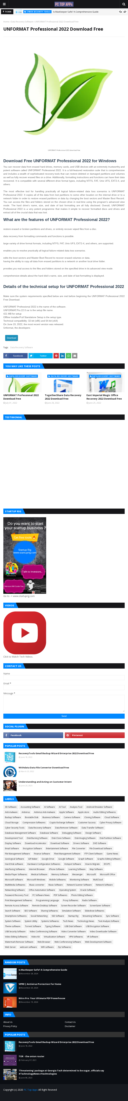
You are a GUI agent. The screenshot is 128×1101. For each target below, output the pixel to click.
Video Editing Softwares (16, 936)
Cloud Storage (11, 822)
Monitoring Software (79, 879)
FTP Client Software (93, 853)
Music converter (36, 884)
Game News (112, 853)
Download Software (59, 843)
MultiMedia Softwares (15, 884)
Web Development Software (98, 941)
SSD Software (58, 916)
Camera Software (72, 817)
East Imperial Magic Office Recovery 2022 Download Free (104, 397)
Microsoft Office (107, 874)
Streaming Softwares (92, 916)
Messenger (77, 874)
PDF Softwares (60, 895)
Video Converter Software (73, 931)
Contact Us (70, 1021)
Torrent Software (33, 926)
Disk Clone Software (61, 838)
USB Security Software (15, 931)
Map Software (96, 869)
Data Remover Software (66, 827)
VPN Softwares (76, 936)
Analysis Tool (76, 807)
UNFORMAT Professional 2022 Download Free (21, 397)
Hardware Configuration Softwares (43, 864)
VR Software (92, 936)
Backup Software (13, 817)
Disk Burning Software (37, 838)
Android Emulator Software (99, 807)
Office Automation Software (42, 890)
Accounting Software (30, 807)
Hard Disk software (14, 864)
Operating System (67, 890)
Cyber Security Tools (14, 827)
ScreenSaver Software (100, 905)
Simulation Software (71, 910)
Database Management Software (20, 832)
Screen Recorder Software (73, 905)
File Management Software (17, 853)
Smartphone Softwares (15, 916)
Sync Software (112, 916)
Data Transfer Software (93, 827)
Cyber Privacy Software (110, 822)
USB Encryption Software (97, 926)
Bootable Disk (31, 817)
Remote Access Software (16, 905)
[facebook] (33, 735)
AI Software (49, 807)
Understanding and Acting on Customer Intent (45, 781)
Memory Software (60, 874)
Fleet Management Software (67, 853)
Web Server (10, 947)
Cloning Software (92, 817)
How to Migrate (92, 864)
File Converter (78, 848)
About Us (7, 1021)
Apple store (83, 812)
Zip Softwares (64, 947)
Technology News (85, 921)
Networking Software (15, 890)
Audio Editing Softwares (104, 812)
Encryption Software (32, 848)
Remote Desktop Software (44, 905)
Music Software (55, 884)
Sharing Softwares (49, 910)
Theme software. (13, 926)
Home (6, 21)
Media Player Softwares (16, 874)
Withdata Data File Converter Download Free (44, 767)
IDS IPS (107, 864)
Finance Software (42, 853)
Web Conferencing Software (67, 941)
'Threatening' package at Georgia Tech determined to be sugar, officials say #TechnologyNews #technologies (61, 1072)
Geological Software (14, 858)
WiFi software (47, 947)
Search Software (12, 910)
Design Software (93, 832)
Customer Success (87, 822)
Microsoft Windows (36, 879)
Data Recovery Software (22, 21)
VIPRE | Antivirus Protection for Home (40, 983)
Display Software (13, 843)
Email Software (12, 848)
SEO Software (30, 910)
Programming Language (47, 900)
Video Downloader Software (103, 931)
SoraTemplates (22, 1096)
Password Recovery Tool (16, 895)
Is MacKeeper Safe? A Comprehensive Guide (75, 11)
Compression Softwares (34, 822)
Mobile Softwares (57, 879)
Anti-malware (11, 812)
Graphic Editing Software (108, 858)
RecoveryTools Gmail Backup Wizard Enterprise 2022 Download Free (56, 753)
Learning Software (77, 869)
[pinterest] (95, 735)
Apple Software (66, 812)
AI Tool (62, 807)
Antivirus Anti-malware (44, 812)
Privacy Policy (10, 1026)
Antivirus (26, 812)
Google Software (66, 858)
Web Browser (44, 941)
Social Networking (39, 916)
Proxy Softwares (70, 900)
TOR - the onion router (31, 1056)
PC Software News (41, 895)
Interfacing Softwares (15, 869)
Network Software (104, 884)
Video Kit (35, 936)
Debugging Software (71, 832)
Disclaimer (70, 1026)
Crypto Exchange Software (62, 822)
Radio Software (89, 900)
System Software (12, 921)
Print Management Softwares (18, 900)
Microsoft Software (14, 879)
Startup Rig (73, 916)
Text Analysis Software (108, 921)
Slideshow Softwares (94, 910)
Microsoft (91, 874)
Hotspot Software (72, 864)
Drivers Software (81, 843)
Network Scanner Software (79, 884)
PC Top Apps (31, 1089)
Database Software (49, 832)
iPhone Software (56, 869)
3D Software (10, 807)
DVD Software (99, 843)
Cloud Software (111, 817)
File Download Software (101, 848)
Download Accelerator (35, 843)
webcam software (28, 947)
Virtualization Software (54, 936)
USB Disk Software (73, 926)
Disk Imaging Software (85, 838)
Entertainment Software (57, 848)
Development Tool (14, 838)
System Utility (31, 921)
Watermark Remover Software (19, 941)
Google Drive (48, 858)
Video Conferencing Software (43, 931)
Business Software (51, 817)
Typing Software (52, 926)
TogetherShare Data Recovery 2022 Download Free (63, 397)
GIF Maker (33, 858)
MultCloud (98, 879)
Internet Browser (37, 869)
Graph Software (85, 858)
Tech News (68, 921)
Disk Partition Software (110, 838)
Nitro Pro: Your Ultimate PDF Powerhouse (42, 998)
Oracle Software (87, 890)
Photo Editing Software (82, 895)
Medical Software (39, 874)
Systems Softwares (50, 921)
